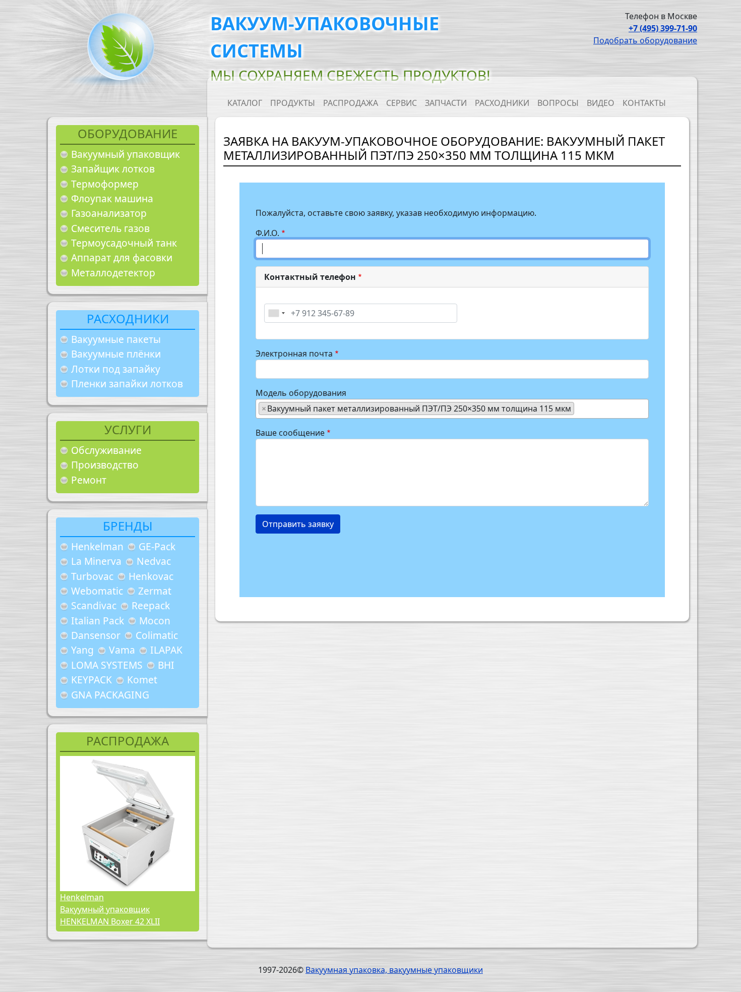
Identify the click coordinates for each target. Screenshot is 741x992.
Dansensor (95, 635)
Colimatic (157, 635)
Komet (142, 679)
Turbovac (92, 576)
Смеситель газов (110, 228)
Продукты (292, 102)
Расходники (502, 102)
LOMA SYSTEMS (107, 665)
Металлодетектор (113, 272)
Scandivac (93, 605)
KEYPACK (91, 679)
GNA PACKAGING (110, 694)
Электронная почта (294, 353)
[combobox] (276, 313)
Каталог (244, 102)
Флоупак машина (112, 198)
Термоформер (105, 184)
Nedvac (154, 561)
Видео (600, 102)
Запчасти (446, 102)
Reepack (151, 605)
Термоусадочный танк (124, 243)
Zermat (154, 591)
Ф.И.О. (267, 233)
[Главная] (117, 50)
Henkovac (151, 576)
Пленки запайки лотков (127, 383)
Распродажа (350, 102)
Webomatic (97, 591)
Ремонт (88, 480)
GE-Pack (157, 546)
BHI (166, 665)
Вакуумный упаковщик (125, 154)
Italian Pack (97, 620)
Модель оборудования (301, 392)
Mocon (154, 620)
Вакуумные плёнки (116, 353)
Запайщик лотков (113, 168)
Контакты (644, 102)
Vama (122, 650)
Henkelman (97, 546)
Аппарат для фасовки (121, 257)
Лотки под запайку (115, 369)
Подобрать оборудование (645, 40)
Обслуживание (106, 450)
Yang (82, 650)
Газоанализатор (109, 213)
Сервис (401, 102)
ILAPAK (166, 650)
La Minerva (96, 561)
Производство (105, 464)
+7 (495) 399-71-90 (663, 28)
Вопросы (558, 102)
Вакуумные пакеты (116, 339)
